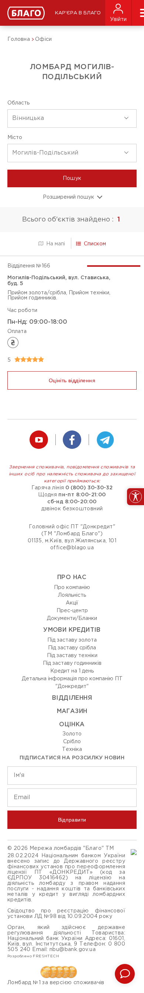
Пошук (72, 178)
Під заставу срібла (72, 648)
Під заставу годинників (72, 663)
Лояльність (72, 595)
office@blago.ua (72, 548)
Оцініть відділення (72, 380)
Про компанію (72, 587)
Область (18, 103)
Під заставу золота (72, 640)
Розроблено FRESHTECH (33, 956)
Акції (72, 603)
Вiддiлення (72, 698)
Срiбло (72, 742)
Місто (14, 137)
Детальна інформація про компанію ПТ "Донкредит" (72, 683)
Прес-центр (72, 611)
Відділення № (28, 266)
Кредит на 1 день (72, 671)
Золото (72, 734)
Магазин (72, 711)
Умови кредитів (72, 630)
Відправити (72, 820)
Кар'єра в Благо (78, 13)
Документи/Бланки (72, 618)
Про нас (72, 577)
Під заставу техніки (72, 655)
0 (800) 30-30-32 (89, 488)
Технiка (72, 749)
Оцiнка (72, 724)
